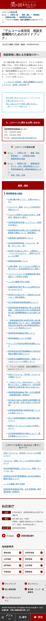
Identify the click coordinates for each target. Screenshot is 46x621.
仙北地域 (28, 565)
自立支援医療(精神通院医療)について (23, 302)
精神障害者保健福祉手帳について (21, 333)
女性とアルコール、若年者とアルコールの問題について (24, 375)
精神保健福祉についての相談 (19, 338)
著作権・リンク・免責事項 (36, 590)
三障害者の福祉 (10, 17)
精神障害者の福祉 (25, 17)
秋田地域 (28, 559)
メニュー (9, 617)
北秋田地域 (29, 553)
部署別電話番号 (27, 536)
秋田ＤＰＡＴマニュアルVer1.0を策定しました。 (24, 427)
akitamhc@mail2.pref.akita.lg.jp (24, 138)
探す (24, 617)
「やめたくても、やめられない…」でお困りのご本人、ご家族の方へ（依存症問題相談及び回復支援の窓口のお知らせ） (24, 384)
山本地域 (7, 559)
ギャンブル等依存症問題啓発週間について (24, 345)
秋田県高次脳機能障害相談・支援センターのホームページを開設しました (24, 360)
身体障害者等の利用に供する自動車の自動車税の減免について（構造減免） (24, 231)
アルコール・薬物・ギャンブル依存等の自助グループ (24, 208)
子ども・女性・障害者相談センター (25, 166)
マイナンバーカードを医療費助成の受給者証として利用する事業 (24, 275)
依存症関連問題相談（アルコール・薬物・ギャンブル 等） (23, 244)
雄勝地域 (28, 572)
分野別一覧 (14, 15)
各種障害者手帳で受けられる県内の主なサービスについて (24, 288)
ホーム (4, 15)
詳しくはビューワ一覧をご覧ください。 (22, 104)
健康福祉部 (35, 163)
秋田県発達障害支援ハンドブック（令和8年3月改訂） (24, 223)
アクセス (10, 536)
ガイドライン (33, 584)
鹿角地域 (7, 553)
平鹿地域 (7, 572)
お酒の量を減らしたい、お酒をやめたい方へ (24, 200)
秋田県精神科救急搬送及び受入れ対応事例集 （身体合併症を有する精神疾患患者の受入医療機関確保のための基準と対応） (24, 311)
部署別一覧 (21, 163)
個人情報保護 (10, 589)
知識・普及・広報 (18, 175)
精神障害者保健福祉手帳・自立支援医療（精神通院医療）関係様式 (24, 393)
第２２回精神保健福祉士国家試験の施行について (24, 419)
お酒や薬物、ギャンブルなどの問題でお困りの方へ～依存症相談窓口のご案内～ (24, 267)
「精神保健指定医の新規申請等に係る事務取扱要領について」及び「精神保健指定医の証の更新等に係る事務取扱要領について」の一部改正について (24, 324)
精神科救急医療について (18, 261)
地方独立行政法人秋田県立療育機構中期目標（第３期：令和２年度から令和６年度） (24, 402)
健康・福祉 (26, 15)
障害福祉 (36, 15)
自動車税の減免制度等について (20, 238)
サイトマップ (10, 584)
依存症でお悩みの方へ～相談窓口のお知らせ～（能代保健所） (24, 296)
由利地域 (7, 565)
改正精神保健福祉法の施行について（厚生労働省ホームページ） (24, 434)
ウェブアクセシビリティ (13, 599)
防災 (40, 617)
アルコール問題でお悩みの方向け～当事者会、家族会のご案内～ (24, 216)
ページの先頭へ (41, 609)
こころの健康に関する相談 (19, 282)
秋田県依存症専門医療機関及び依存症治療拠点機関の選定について (24, 352)
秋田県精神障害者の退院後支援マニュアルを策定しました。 (24, 411)
